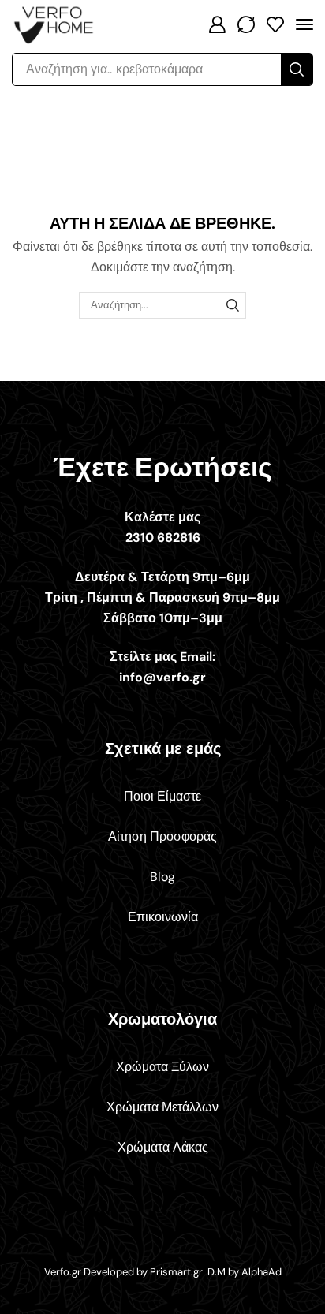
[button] (217, 24)
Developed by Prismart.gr (144, 1272)
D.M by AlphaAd (244, 1272)
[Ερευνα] (296, 69)
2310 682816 (162, 537)
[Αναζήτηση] (232, 305)
